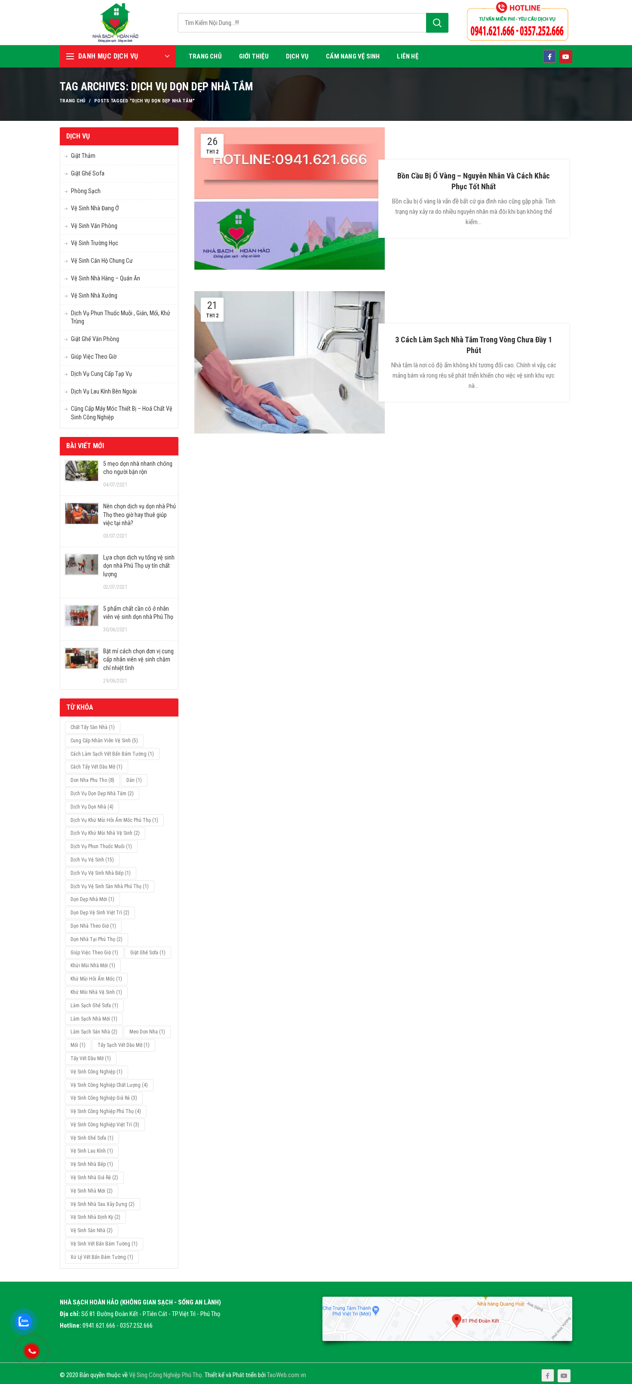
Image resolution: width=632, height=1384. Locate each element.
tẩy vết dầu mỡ (91, 1058)
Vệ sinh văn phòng (94, 225)
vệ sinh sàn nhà (92, 1230)
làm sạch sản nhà (94, 1032)
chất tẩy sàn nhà (93, 727)
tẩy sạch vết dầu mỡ (124, 1045)
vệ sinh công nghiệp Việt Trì (105, 1125)
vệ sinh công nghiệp (97, 1072)
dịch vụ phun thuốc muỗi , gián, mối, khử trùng (120, 317)
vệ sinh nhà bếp (92, 1164)
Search (437, 23)
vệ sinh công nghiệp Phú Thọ (106, 1111)
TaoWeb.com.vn (286, 1375)
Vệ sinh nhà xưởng (94, 295)
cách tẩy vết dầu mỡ (97, 767)
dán (134, 780)
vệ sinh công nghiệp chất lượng (109, 1085)
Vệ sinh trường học (94, 243)
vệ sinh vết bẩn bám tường (104, 1244)
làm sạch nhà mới (94, 1019)
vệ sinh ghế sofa (92, 1138)
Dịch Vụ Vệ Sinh (92, 860)
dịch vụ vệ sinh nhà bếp (101, 873)
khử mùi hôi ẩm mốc (96, 979)
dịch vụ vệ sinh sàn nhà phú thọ (110, 886)
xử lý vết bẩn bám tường (102, 1257)
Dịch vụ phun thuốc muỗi (101, 846)
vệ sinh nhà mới (92, 1191)
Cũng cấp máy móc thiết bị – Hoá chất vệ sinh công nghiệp (121, 413)
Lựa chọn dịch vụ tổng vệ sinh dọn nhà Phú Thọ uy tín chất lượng (139, 566)
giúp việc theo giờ (94, 953)
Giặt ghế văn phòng (95, 338)
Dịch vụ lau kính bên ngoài (104, 391)
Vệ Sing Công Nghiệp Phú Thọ (165, 1375)
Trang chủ (73, 101)
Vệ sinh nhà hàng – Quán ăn (105, 278)
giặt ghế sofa (148, 953)
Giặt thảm (83, 155)
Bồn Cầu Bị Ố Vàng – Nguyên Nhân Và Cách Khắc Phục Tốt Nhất (473, 181)
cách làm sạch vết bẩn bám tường (112, 754)
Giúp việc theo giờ (94, 356)
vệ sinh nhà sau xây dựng (103, 1204)
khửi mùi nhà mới (93, 966)
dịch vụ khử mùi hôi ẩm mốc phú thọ (114, 820)
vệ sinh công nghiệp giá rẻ (104, 1098)
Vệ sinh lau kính (92, 1151)
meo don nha (147, 1032)
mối (78, 1045)
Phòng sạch (86, 191)
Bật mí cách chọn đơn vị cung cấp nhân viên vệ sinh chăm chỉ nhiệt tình (138, 659)
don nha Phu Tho (92, 780)
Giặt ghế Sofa (87, 173)
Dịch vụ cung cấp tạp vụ (101, 373)
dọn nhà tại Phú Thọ (97, 939)
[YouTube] (564, 1375)
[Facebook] (547, 1375)
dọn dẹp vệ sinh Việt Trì (100, 913)
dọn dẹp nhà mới (92, 899)
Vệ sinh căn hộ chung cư (102, 260)
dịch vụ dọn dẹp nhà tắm (102, 793)
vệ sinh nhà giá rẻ (94, 1178)
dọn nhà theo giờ (93, 926)
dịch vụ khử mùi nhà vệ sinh (105, 833)
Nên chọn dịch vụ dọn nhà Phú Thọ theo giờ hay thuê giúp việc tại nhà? (139, 514)
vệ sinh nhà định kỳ (95, 1217)
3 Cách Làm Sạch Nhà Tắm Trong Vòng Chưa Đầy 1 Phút (473, 345)
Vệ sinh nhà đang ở (95, 208)
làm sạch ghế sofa (94, 1006)
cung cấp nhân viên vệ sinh (104, 741)
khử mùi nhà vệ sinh (96, 992)
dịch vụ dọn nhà (92, 807)
